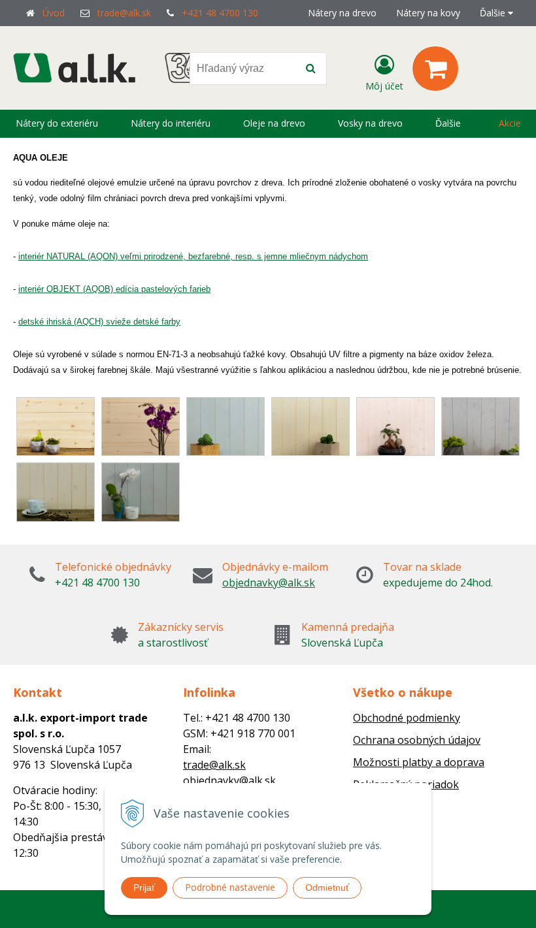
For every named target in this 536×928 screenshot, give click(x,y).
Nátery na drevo (342, 13)
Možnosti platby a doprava (418, 762)
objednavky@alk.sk (268, 582)
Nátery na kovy (428, 13)
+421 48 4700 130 (220, 13)
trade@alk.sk (124, 13)
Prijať (144, 887)
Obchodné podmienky (406, 718)
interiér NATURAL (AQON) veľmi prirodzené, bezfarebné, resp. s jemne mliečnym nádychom (193, 256)
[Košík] (435, 68)
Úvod (53, 13)
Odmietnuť (327, 887)
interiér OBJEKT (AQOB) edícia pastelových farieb (114, 289)
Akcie (510, 123)
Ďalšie (494, 13)
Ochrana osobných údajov (416, 740)
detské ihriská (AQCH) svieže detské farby (99, 322)
